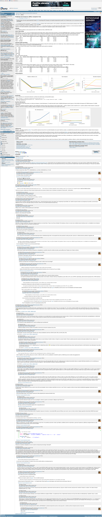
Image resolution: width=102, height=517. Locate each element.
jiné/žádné (3, 152)
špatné (95, 152)
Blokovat (25, 161)
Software (39, 10)
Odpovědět (17, 161)
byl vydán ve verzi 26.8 (7, 116)
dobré (98, 152)
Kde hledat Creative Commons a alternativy (23, 148)
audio (19, 14)
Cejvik (22, 209)
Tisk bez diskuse (22, 151)
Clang (12, 126)
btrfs (40, 287)
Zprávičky (2, 13)
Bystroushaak (24, 172)
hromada (37, 278)
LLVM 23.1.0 (3, 120)
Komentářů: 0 (8, 57)
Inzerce (89, 516)
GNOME (3, 141)
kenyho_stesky (33, 184)
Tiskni (16, 152)
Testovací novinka (5, 165)
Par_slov (33, 365)
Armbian (2, 112)
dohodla (8, 80)
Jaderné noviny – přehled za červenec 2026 (76, 146)
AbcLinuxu (4, 158)
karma (26, 311)
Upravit (22, 14)
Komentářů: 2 (8, 38)
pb (30, 159)
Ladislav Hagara (3, 38)
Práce (70, 10)
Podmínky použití (93, 516)
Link (23, 161)
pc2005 (22, 304)
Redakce (86, 516)
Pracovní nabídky (4, 14)
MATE (3, 147)
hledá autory (16, 8)
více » (3, 73)
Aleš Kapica (23, 184)
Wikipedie (5, 53)
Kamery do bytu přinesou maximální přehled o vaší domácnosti (8, 164)
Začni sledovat (21, 156)
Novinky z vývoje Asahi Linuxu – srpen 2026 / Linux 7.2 (6, 93)
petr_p (22, 159)
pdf (11, 45)
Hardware (35, 10)
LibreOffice (8, 105)
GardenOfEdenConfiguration (35, 304)
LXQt (2, 145)
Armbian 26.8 (3, 110)
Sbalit (21, 161)
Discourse (11, 37)
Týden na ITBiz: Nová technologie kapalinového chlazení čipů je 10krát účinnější (8, 160)
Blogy (48, 10)
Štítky (17, 14)
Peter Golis (25, 247)
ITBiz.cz (7, 0)
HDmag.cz (11, 0)
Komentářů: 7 (8, 119)
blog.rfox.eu (18, 176)
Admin (29, 161)
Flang (4, 127)
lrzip (37, 20)
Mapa (72, 10)
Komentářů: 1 (8, 74)
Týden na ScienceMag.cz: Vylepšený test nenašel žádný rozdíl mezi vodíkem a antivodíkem (84, 144)
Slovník (60, 10)
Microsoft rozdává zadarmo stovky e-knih (23, 146)
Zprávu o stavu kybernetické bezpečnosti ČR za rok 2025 (5, 45)
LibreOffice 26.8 (3, 102)
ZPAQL (66, 132)
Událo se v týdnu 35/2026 (6, 162)
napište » (12, 13)
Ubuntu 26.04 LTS (11, 35)
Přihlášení (95, 11)
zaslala (5, 19)
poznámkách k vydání (9, 107)
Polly (1, 127)
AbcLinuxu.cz (3, 0)
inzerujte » (12, 14)
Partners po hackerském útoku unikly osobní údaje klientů (7, 59)
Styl (1, 11)
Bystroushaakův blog (36, 172)
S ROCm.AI (7, 55)
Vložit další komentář (19, 157)
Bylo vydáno (3, 34)
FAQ (32, 10)
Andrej (23, 192)
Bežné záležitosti (36, 247)
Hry (57, 10)
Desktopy (54, 10)
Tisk (27, 156)
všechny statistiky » (73, 147)
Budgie (3, 135)
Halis (22, 441)
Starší (11, 130)
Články (42, 10)
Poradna (30, 10)
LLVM (11, 124)
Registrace (99, 11)
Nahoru (24, 513)
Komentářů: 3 (8, 91)
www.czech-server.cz (10, 516)
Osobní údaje (99, 516)
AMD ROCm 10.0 (3, 50)
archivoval (2, 26)
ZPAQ (38, 23)
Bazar (65, 10)
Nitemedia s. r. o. (46, 516)
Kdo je (62, 10)
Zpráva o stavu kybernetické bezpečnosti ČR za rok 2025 (6, 40)
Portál (68, 10)
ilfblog (30, 198)
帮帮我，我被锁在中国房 (32, 311)
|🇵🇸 (1, 109)
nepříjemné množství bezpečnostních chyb (39, 162)
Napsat (8, 130)
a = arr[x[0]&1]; (22, 311)
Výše (24, 173)
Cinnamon (3, 137)
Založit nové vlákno (19, 513)
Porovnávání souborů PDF (20, 145)
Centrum (4, 130)
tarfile (32, 477)
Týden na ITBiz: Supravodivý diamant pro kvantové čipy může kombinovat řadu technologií (84, 143)
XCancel (2, 23)
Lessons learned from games (25, 176)
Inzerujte (53, 8)
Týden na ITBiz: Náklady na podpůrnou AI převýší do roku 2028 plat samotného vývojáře (84, 142)
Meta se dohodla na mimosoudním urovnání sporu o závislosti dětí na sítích (7, 76)
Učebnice (45, 10)
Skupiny (51, 10)
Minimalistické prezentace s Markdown (22, 147)
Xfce (2, 150)
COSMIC (3, 139)
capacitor (30, 441)
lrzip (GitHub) (18, 142)
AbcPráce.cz (16, 0)
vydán (13, 105)
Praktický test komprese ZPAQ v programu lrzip (29, 13)
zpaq (48, 481)
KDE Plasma (4, 143)
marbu (28, 278)
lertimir (24, 365)
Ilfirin (22, 198)
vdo (52, 287)
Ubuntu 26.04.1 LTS (4, 32)
